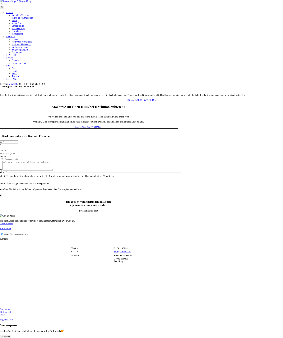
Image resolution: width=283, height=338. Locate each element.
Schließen (5, 336)
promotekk (12, 84)
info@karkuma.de (122, 251)
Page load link (6, 319)
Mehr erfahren (6, 223)
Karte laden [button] (5, 228)
